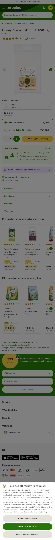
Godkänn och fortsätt (27, 526)
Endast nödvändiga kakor (27, 534)
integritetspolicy (41, 512)
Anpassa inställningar (27, 518)
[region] (27, 511)
